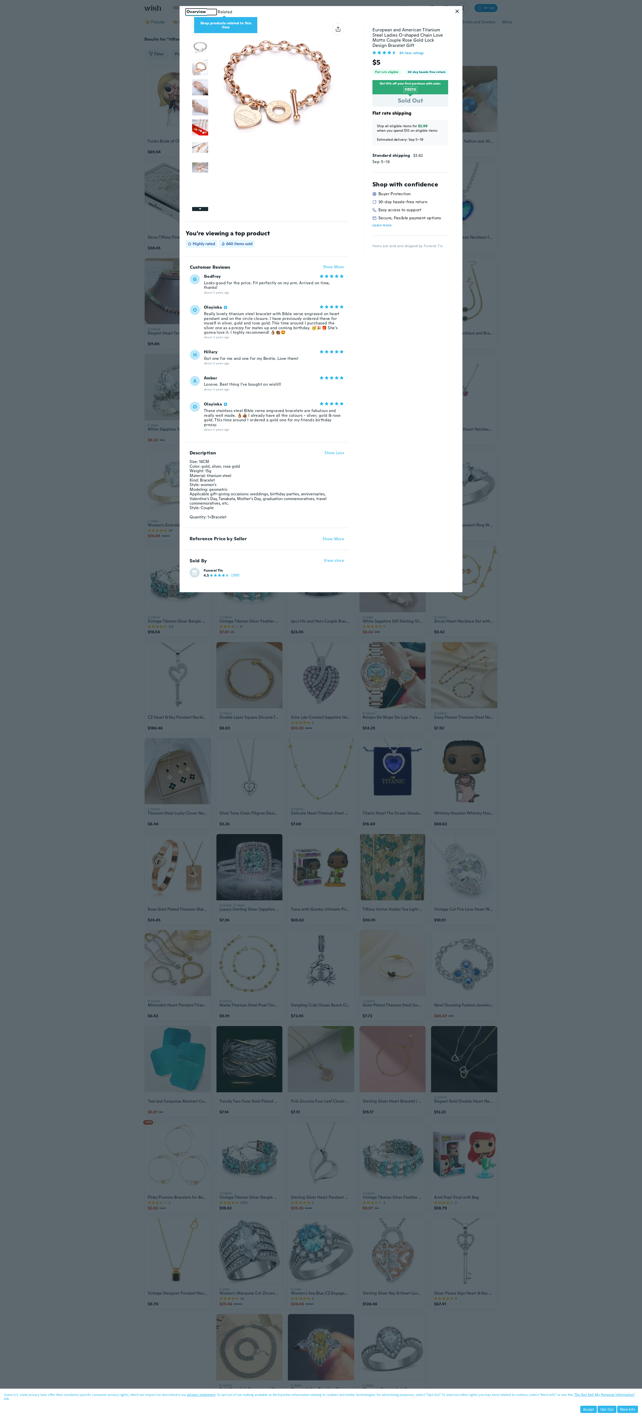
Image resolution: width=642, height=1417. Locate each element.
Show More (333, 267)
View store (334, 560)
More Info (627, 1409)
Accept (588, 1409)
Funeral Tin (213, 570)
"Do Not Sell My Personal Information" (604, 1394)
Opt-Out (607, 1409)
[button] (457, 11)
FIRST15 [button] (410, 89)
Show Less (334, 453)
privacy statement (201, 1394)
